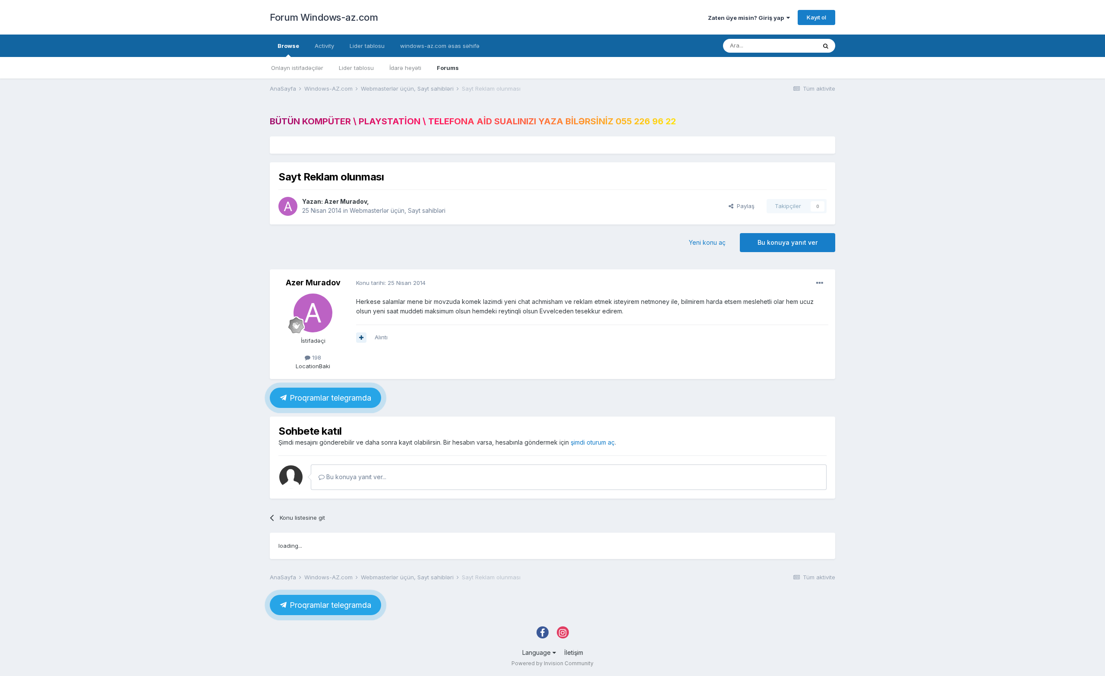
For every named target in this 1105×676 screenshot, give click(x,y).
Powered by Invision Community (552, 663)
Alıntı (381, 337)
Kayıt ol (816, 17)
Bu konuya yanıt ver (788, 242)
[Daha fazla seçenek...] (819, 283)
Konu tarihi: (391, 282)
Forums (448, 67)
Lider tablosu (356, 67)
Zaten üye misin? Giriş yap (747, 17)
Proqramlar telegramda (329, 397)
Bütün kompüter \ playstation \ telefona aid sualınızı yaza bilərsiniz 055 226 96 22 (473, 121)
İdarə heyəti (405, 67)
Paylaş (744, 205)
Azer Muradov (345, 201)
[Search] (825, 46)
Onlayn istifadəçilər (297, 67)
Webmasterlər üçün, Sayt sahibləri (397, 210)
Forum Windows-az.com (324, 17)
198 (315, 357)
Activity (324, 45)
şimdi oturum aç (593, 442)
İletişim (573, 652)
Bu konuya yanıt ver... (355, 476)
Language (537, 652)
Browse (288, 45)
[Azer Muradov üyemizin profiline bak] (287, 206)
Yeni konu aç (707, 242)
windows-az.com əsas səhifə (440, 45)
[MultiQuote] (361, 337)
